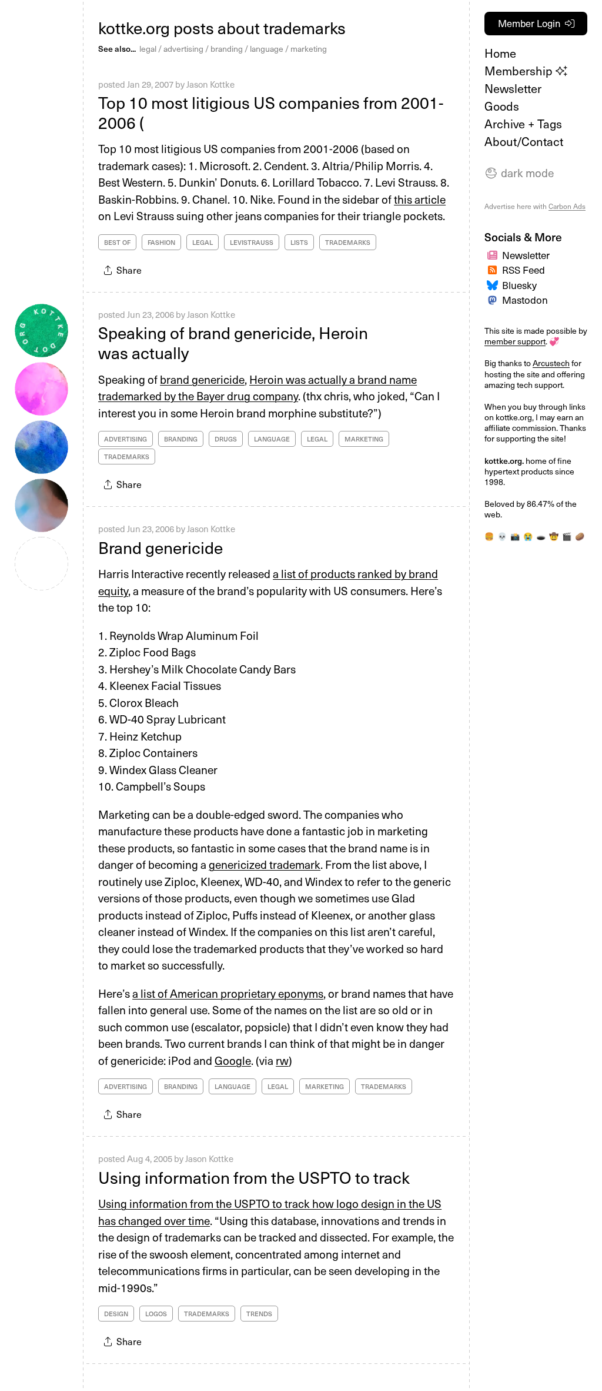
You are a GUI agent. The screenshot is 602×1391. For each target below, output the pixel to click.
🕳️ (541, 536)
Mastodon (525, 299)
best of (117, 242)
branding (226, 48)
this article (420, 199)
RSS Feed (523, 269)
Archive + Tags (523, 123)
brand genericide (202, 379)
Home (500, 53)
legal (147, 48)
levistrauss (251, 242)
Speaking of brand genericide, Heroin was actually (233, 342)
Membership (520, 70)
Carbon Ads (567, 206)
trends (259, 1314)
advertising (183, 48)
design (116, 1314)
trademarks (347, 242)
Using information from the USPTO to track (254, 1177)
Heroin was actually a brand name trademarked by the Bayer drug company (257, 387)
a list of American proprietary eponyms (227, 993)
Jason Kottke (210, 84)
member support (515, 341)
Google (233, 1060)
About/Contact (523, 141)
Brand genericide (160, 547)
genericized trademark (264, 864)
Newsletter (512, 88)
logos (156, 1314)
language (266, 48)
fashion (161, 242)
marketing (308, 48)
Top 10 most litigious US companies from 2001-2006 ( (270, 112)
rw (282, 1060)
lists (299, 242)
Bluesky (519, 285)
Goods (501, 106)
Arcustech (551, 363)
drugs (226, 439)
